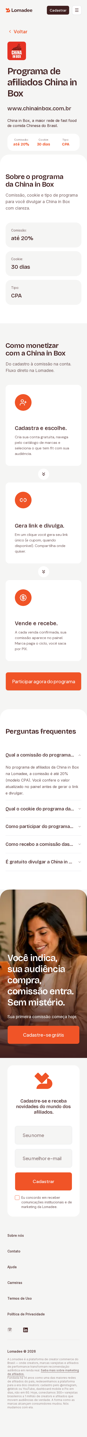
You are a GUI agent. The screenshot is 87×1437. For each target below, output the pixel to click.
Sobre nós (15, 1235)
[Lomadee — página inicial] (19, 10)
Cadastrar (58, 10)
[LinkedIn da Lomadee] (25, 1330)
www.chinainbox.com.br (39, 108)
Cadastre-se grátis (43, 1035)
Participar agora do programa (43, 681)
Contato (13, 1251)
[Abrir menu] (76, 10)
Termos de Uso (19, 1298)
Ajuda (12, 1267)
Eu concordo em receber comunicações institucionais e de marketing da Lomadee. (46, 1202)
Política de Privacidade (26, 1314)
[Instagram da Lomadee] (9, 1330)
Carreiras (14, 1283)
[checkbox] (17, 1197)
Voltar (20, 31)
